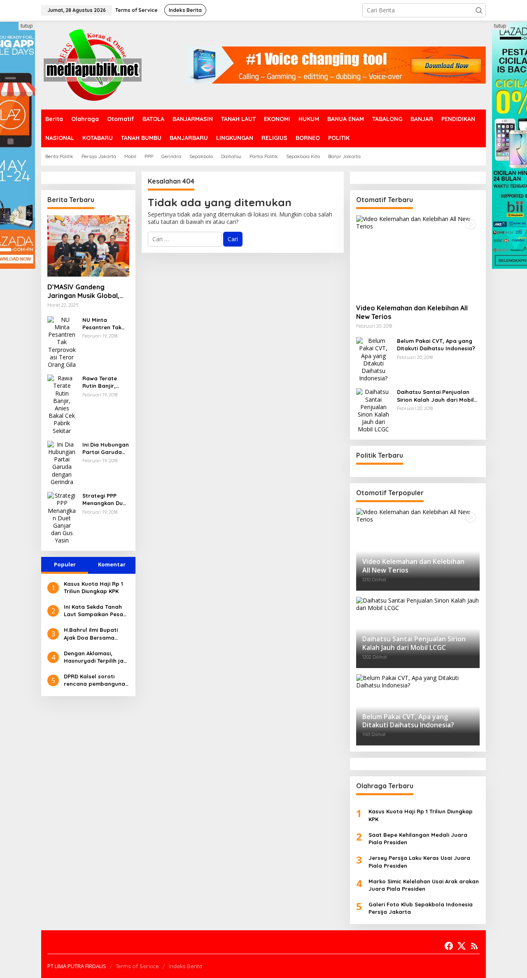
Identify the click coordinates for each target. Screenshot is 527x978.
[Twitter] (461, 946)
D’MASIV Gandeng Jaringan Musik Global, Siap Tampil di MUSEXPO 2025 (85, 291)
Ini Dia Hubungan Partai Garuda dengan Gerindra (105, 448)
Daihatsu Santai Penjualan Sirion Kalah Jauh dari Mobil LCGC (435, 396)
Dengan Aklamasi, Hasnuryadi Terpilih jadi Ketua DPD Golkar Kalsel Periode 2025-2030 (96, 657)
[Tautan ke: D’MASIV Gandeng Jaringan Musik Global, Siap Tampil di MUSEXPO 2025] (88, 246)
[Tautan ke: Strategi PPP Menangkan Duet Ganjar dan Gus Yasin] (61, 518)
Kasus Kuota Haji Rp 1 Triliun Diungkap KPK (93, 587)
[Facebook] (448, 946)
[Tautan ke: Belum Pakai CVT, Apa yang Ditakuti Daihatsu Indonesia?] (373, 359)
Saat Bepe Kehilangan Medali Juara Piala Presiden (417, 838)
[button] (479, 10)
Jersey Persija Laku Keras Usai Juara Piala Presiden (419, 862)
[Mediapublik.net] (92, 64)
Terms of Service (137, 966)
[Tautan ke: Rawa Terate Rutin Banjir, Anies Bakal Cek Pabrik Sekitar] (61, 404)
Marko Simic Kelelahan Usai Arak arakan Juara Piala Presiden (423, 885)
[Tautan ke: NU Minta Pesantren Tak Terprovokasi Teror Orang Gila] (61, 341)
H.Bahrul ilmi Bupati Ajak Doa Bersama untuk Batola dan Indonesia (91, 633)
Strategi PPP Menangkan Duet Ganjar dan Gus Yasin (105, 499)
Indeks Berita (185, 966)
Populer (65, 564)
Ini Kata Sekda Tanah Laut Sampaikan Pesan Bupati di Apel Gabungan (95, 610)
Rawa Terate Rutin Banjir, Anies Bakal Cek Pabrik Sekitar (103, 382)
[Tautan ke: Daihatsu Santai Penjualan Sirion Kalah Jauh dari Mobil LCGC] (373, 410)
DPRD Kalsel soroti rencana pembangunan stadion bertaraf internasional (96, 680)
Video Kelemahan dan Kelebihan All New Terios (412, 312)
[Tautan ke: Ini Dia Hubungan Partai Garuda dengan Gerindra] (61, 462)
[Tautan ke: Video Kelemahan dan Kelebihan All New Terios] (418, 256)
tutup (27, 25)
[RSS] (474, 946)
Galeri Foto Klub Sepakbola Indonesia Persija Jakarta (420, 908)
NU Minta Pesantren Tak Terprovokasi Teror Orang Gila (105, 324)
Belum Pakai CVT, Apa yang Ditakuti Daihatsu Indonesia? (436, 345)
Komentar (112, 564)
